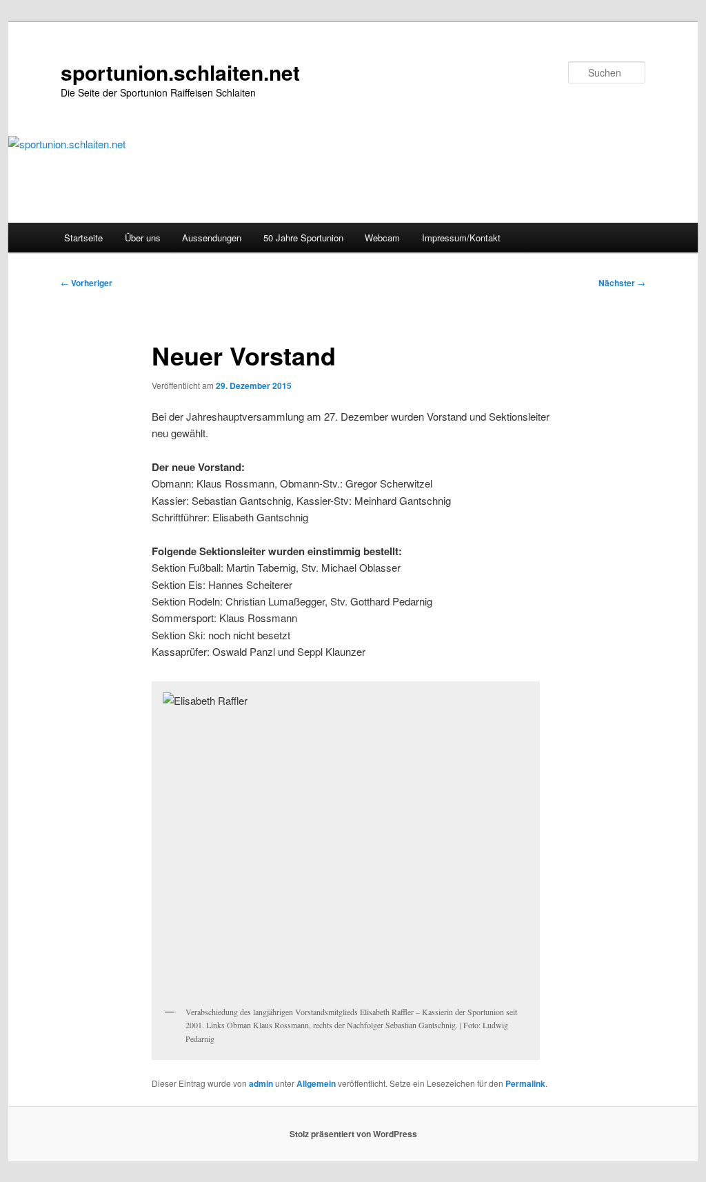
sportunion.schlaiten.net (180, 72)
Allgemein (316, 1083)
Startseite (83, 237)
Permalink (525, 1083)
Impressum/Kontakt (461, 237)
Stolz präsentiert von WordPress (353, 1134)
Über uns (143, 237)
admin (261, 1083)
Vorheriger (86, 283)
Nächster (621, 283)
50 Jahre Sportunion (303, 237)
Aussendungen (211, 237)
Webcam (382, 237)
